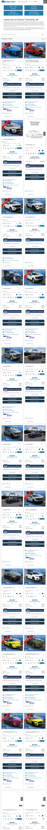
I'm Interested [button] (12, 90)
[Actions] (21, 61)
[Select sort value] (44, 39)
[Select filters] (42, 39)
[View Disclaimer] (13, 70)
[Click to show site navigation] (45, 1)
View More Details (12, 94)
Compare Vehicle (8, 116)
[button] (22, 50)
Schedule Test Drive (12, 97)
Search (42, 34)
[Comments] (16, 70)
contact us (22, 27)
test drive (37, 22)
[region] (12, 79)
